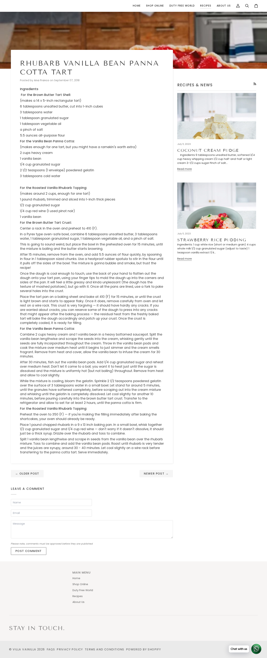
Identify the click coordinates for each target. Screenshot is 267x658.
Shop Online (80, 584)
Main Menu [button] (81, 572)
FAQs (51, 649)
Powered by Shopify (143, 649)
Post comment (28, 551)
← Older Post (27, 473)
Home (76, 578)
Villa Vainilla (24, 649)
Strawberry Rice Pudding (211, 239)
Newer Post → (156, 473)
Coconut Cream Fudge (208, 150)
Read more (184, 169)
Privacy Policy (70, 649)
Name (17, 506)
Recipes (77, 596)
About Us (78, 602)
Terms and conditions (104, 649)
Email (17, 516)
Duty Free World (82, 590)
